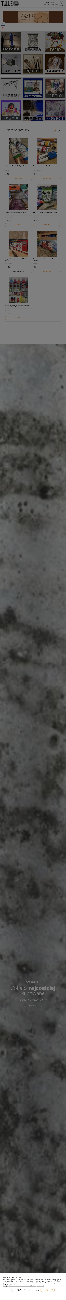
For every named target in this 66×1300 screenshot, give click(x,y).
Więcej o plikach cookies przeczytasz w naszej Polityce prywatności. (23, 1286)
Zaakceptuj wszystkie (47, 1290)
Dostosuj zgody (35, 1290)
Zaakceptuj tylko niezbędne (20, 1290)
